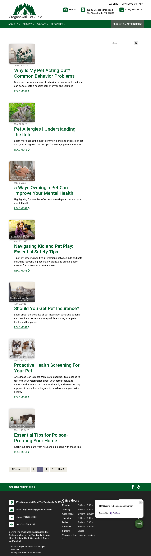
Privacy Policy (17, 552)
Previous (17, 469)
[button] (139, 523)
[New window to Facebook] (132, 487)
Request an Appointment (127, 24)
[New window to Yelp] (139, 487)
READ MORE (21, 91)
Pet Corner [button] (57, 24)
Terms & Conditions (32, 552)
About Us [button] (13, 24)
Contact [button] (42, 24)
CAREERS (113, 4)
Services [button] (28, 24)
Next (60, 469)
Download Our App (132, 4)
